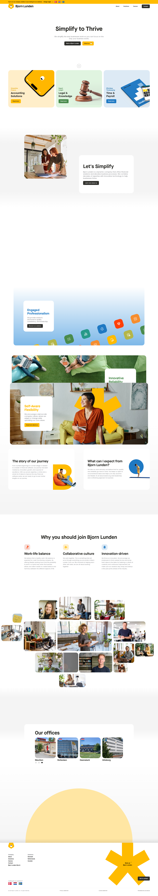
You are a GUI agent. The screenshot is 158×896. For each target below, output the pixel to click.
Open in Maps (49, 754)
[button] (36, 762)
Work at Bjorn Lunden (127, 864)
